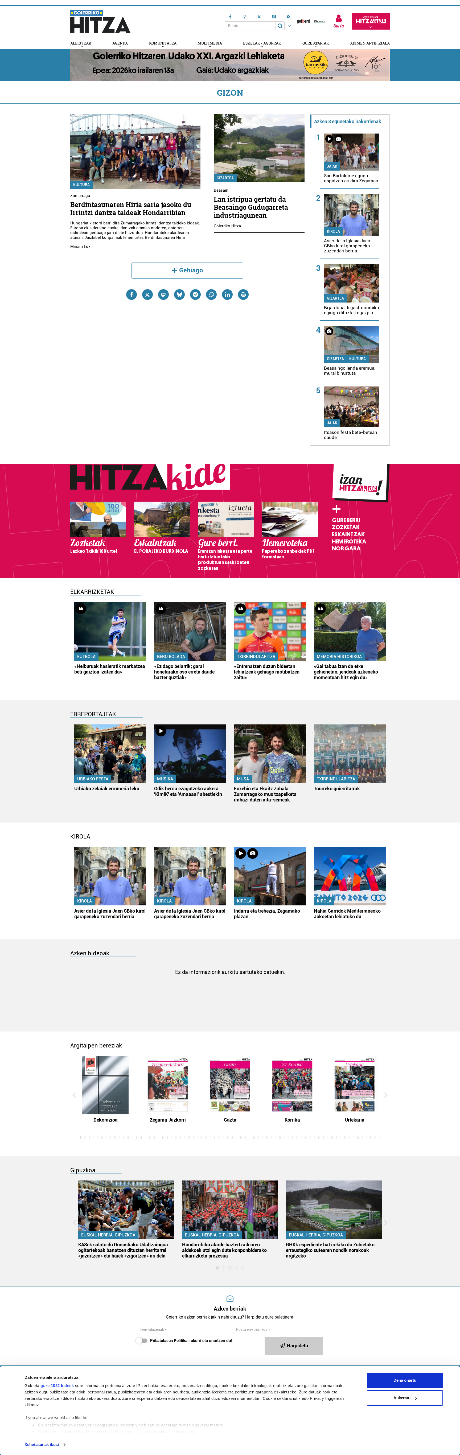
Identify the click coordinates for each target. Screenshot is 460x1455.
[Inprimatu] (243, 294)
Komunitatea (162, 43)
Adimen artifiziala (370, 43)
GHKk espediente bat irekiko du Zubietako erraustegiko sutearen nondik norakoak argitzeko (330, 1250)
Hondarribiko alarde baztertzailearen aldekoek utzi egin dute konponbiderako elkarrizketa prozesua (224, 1250)
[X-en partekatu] (147, 294)
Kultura (81, 185)
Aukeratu (401, 1398)
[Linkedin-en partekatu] (227, 294)
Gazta (230, 1120)
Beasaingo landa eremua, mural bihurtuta (349, 370)
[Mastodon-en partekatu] (163, 294)
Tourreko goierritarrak (337, 788)
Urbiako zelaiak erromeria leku (106, 788)
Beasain (221, 190)
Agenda (120, 43)
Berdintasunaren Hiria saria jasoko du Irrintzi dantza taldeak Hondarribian (130, 208)
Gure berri (346, 520)
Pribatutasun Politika (168, 1340)
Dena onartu (404, 1380)
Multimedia (210, 43)
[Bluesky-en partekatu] (179, 294)
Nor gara (346, 548)
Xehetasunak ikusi (41, 1444)
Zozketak (346, 527)
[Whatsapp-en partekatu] (211, 294)
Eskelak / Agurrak (262, 43)
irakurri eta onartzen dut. (191, 1340)
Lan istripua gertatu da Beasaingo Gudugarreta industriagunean (251, 207)
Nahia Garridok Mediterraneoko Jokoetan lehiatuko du (347, 913)
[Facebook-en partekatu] (131, 294)
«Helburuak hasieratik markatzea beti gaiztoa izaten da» (109, 669)
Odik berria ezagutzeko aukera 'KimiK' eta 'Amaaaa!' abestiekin (188, 791)
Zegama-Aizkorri (168, 1120)
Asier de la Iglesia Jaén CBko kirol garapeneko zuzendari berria (347, 245)
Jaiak (332, 166)
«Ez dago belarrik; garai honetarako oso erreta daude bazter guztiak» (184, 671)
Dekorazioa (105, 1120)
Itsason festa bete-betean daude (350, 435)
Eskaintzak (348, 534)
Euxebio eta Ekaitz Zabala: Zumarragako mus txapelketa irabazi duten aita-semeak (265, 794)
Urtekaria (354, 1120)
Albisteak (80, 43)
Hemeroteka (349, 542)
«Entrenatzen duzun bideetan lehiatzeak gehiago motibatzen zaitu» (266, 671)
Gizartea (225, 178)
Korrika (292, 1120)
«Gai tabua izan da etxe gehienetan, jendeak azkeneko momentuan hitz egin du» (346, 671)
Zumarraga (80, 195)
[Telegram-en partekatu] (195, 294)
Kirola (333, 231)
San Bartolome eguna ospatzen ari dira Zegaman (351, 178)
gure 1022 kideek (57, 1385)
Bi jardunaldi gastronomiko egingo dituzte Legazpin (351, 310)
